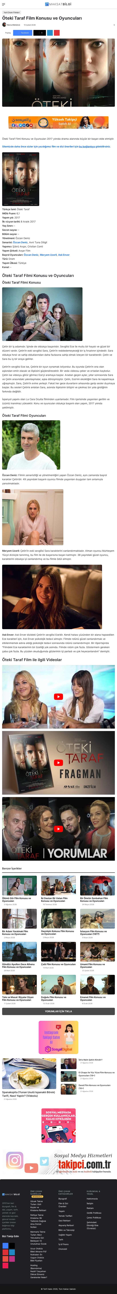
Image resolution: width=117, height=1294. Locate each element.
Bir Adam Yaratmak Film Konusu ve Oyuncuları (15, 932)
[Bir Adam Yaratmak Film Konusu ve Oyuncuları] (19, 919)
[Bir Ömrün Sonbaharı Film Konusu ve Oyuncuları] (97, 885)
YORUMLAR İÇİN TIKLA (58, 1011)
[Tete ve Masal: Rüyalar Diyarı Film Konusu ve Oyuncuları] (19, 984)
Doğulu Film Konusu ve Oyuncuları (53, 998)
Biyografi (62, 1198)
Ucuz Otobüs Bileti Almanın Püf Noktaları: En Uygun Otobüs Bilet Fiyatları (38, 1254)
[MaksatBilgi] (58, 4)
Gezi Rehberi (64, 1220)
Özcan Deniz (20, 242)
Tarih (60, 1239)
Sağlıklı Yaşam (65, 1235)
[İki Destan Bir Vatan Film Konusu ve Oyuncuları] (58, 885)
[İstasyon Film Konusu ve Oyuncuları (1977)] (97, 919)
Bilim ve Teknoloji (66, 1230)
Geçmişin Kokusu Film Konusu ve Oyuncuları (57, 932)
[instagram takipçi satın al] (58, 1162)
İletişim (90, 1203)
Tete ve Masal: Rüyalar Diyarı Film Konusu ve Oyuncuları (18, 998)
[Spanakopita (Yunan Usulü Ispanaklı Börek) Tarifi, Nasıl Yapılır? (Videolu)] (29, 1073)
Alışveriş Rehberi (66, 1225)
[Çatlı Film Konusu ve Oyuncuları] (58, 952)
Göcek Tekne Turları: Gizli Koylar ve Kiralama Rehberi (38, 1205)
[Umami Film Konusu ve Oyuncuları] (97, 952)
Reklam (90, 1208)
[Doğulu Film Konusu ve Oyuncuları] (58, 984)
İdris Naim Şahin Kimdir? (90, 1059)
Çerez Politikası (94, 1217)
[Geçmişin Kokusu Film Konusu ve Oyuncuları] (58, 918)
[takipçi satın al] (58, 122)
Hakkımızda (92, 1198)
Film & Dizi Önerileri (63, 1205)
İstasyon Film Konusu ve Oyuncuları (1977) (93, 932)
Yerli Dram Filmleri (12, 12)
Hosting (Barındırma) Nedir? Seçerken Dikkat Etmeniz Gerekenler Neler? (38, 1271)
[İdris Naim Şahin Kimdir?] (68, 1063)
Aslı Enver (64, 254)
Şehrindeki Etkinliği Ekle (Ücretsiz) (92, 1225)
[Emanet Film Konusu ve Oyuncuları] (97, 984)
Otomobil (62, 1249)
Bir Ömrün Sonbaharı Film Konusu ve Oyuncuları (94, 899)
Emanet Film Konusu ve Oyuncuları (93, 998)
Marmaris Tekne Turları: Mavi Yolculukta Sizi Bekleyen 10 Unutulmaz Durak (38, 1238)
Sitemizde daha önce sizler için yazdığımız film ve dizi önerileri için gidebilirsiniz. (56, 146)
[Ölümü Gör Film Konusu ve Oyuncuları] (19, 885)
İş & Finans (63, 1244)
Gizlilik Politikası (94, 1213)
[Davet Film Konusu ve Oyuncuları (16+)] (68, 1089)
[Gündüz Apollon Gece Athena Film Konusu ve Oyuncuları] (19, 952)
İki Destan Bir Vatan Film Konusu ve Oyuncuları (54, 899)
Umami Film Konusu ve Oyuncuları (92, 965)
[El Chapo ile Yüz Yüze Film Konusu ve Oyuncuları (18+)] (68, 1076)
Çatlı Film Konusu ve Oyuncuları (58, 964)
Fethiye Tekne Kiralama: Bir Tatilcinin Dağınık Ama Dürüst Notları (38, 1221)
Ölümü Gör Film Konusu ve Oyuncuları (16, 899)
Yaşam (61, 1211)
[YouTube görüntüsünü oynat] (58, 697)
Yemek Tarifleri (65, 1216)
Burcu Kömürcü (13, 25)
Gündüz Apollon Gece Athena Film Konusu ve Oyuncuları (18, 965)
